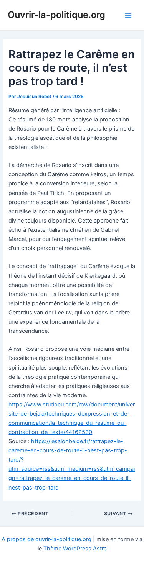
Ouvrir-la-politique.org (56, 14)
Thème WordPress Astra (75, 548)
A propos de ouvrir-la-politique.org (46, 539)
